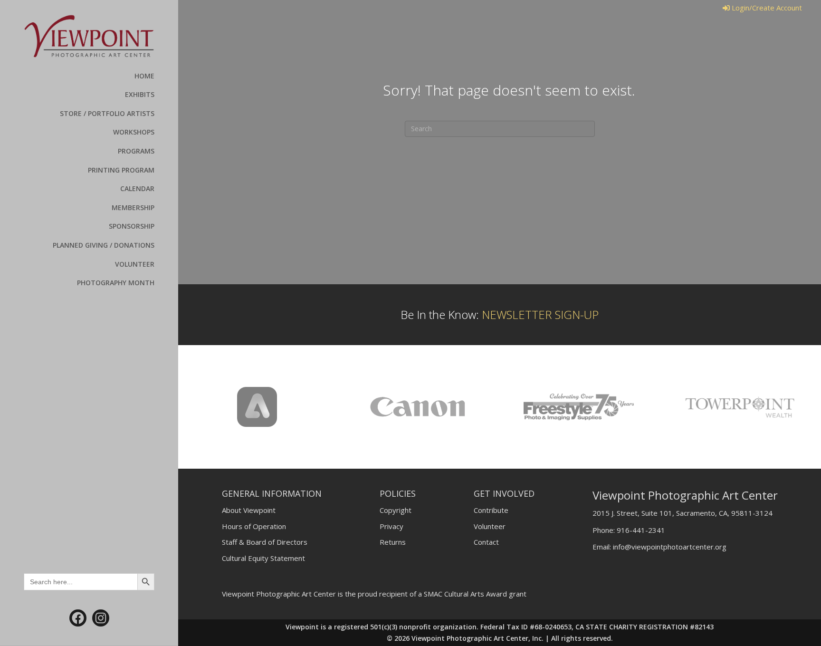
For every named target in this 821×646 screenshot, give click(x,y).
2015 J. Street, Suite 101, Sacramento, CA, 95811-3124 (682, 513)
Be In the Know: (500, 314)
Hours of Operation (254, 526)
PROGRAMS (136, 150)
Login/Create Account (766, 7)
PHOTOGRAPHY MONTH (115, 282)
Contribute (491, 510)
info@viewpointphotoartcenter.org (669, 546)
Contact (486, 542)
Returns (393, 542)
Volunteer (490, 526)
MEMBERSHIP (133, 207)
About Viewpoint (249, 510)
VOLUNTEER (134, 264)
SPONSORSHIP (131, 226)
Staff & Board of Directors (264, 542)
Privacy (391, 526)
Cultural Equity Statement (263, 558)
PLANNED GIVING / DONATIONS (103, 245)
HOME (144, 75)
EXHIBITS (139, 94)
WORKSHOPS (133, 131)
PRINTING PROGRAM (121, 169)
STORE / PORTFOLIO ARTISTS (107, 113)
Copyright (395, 510)
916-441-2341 (641, 530)
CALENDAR (137, 188)
